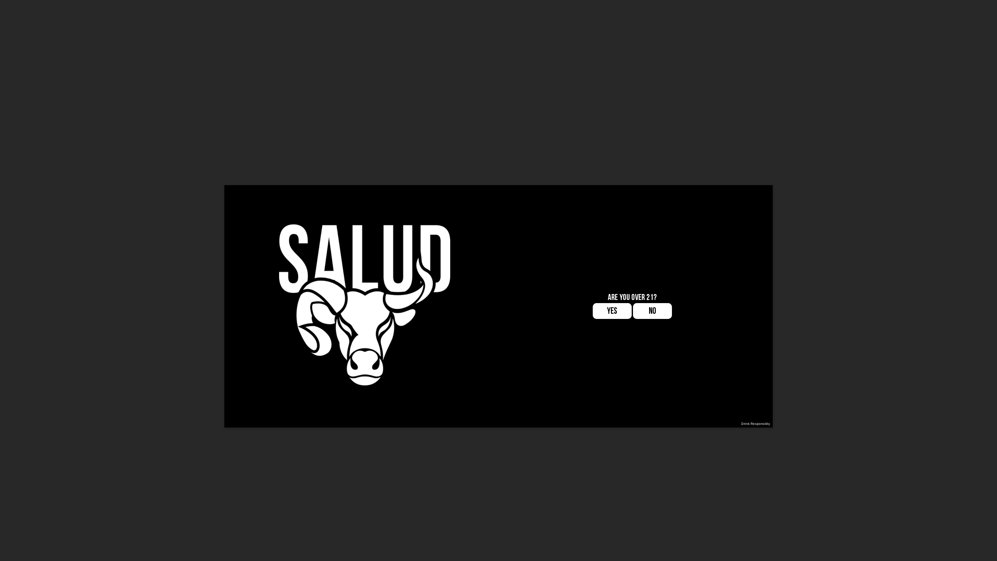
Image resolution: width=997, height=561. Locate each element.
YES (612, 311)
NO (652, 311)
